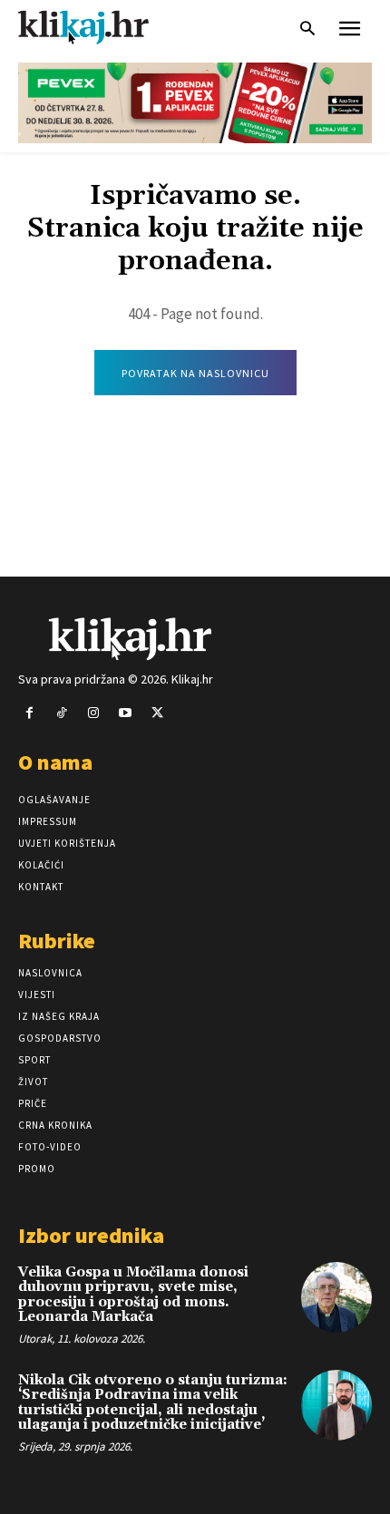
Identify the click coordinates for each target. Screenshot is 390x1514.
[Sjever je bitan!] (99, 26)
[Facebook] (29, 713)
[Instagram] (93, 713)
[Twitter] (157, 713)
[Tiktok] (61, 713)
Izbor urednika (91, 1235)
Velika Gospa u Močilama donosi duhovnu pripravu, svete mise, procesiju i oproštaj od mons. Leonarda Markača (133, 1295)
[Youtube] (125, 713)
